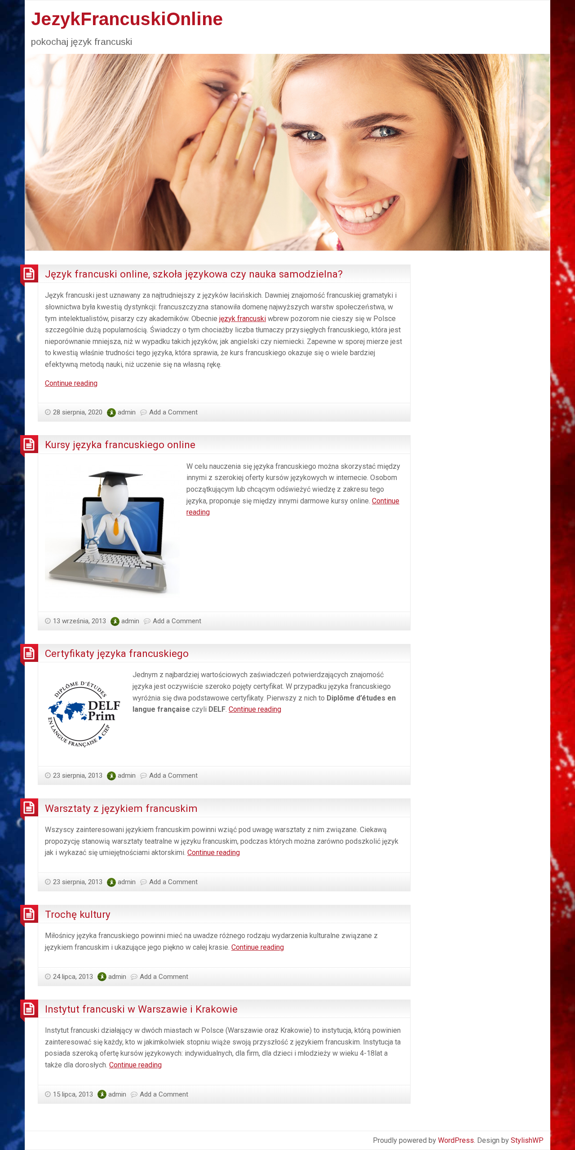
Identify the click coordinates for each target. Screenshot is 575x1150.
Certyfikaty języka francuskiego (117, 653)
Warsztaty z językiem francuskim (121, 808)
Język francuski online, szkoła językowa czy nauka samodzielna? (194, 274)
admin (127, 412)
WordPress (456, 1140)
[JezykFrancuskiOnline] (287, 151)
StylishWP (527, 1140)
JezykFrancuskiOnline (127, 19)
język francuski (242, 318)
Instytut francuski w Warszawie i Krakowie (141, 1009)
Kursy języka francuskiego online (120, 444)
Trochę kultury (78, 914)
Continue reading (71, 383)
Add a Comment (173, 412)
